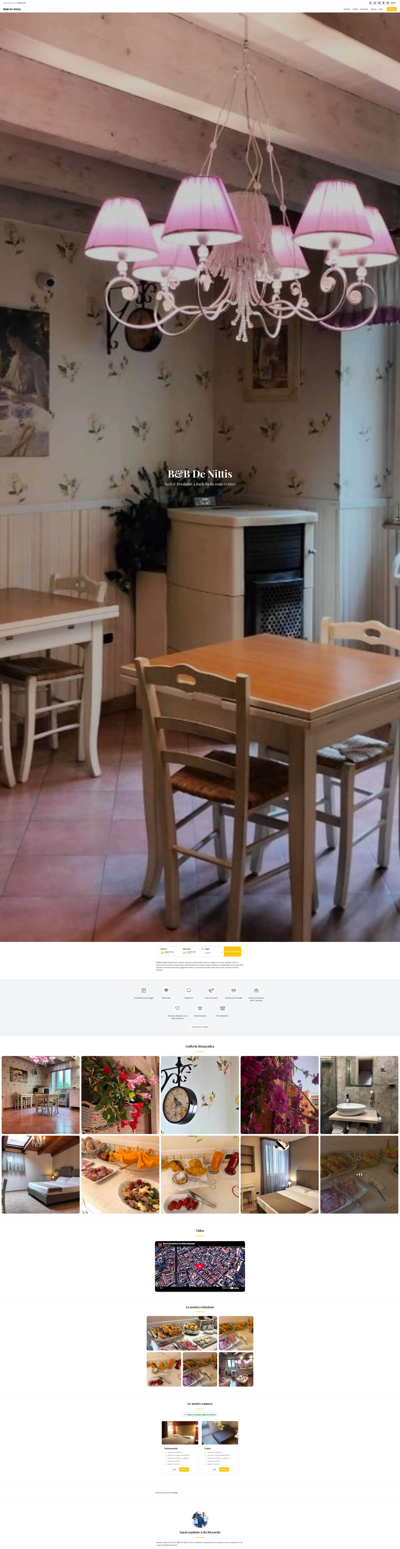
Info (174, 1469)
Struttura (347, 9)
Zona (380, 9)
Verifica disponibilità (232, 952)
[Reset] (203, 949)
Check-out (186, 949)
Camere (355, 9)
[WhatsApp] (375, 3)
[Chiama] (370, 3)
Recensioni (364, 9)
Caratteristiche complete (200, 1027)
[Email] (379, 3)
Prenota (391, 9)
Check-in (163, 949)
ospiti (207, 949)
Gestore (373, 9)
